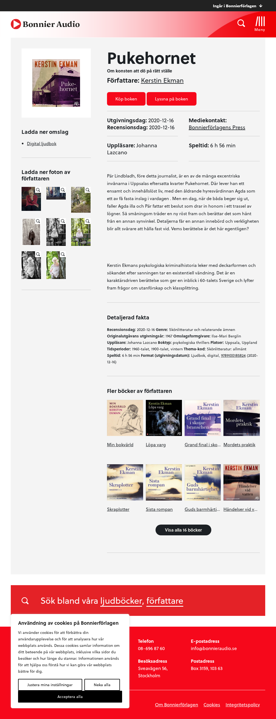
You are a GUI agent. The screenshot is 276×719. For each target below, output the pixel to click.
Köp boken (126, 99)
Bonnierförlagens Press (217, 127)
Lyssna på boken (171, 99)
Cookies (211, 704)
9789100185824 (233, 355)
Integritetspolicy (243, 704)
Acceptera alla (70, 696)
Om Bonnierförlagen (176, 704)
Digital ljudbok (41, 143)
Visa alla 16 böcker (183, 530)
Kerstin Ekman (162, 80)
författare (164, 600)
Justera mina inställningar (50, 684)
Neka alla (102, 684)
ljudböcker (121, 600)
